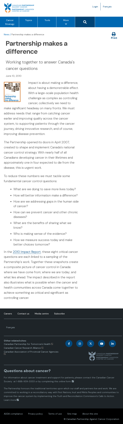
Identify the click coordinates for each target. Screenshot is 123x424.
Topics (28, 20)
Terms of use (55, 413)
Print (114, 38)
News (6, 34)
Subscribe (59, 313)
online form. (65, 381)
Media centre (42, 313)
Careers (8, 313)
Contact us (23, 313)
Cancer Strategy (9, 22)
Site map (72, 413)
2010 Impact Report (27, 252)
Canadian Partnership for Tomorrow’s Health (27, 344)
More (67, 23)
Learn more (10, 400)
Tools (47, 20)
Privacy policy (35, 413)
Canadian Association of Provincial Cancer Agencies (31, 351)
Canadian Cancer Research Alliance (22, 347)
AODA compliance (13, 413)
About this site (90, 413)
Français (108, 7)
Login (95, 6)
